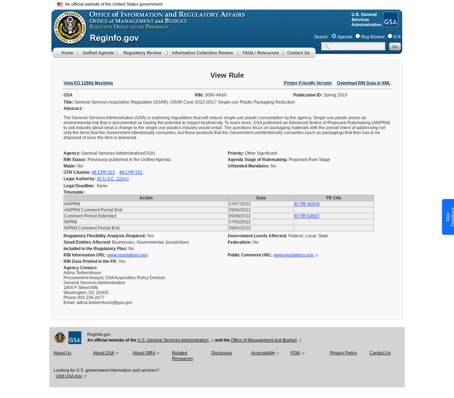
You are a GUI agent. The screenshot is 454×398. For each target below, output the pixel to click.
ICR (397, 36)
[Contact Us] (299, 56)
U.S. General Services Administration (174, 340)
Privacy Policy (343, 352)
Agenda (345, 36)
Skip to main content (231, 3)
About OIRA (144, 352)
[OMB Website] (67, 40)
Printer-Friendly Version (308, 83)
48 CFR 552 (131, 172)
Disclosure (221, 352)
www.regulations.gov (127, 255)
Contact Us (380, 352)
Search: (321, 36)
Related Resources (182, 355)
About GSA (103, 352)
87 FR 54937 (307, 216)
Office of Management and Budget (264, 340)
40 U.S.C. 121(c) (113, 178)
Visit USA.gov (69, 376)
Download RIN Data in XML (364, 83)
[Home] (65, 56)
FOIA (295, 352)
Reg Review (373, 36)
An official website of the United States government (112, 4)
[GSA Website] (390, 24)
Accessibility (263, 352)
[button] (97, 53)
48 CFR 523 (103, 172)
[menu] (97, 53)
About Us (62, 352)
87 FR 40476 (307, 203)
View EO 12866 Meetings (88, 83)
